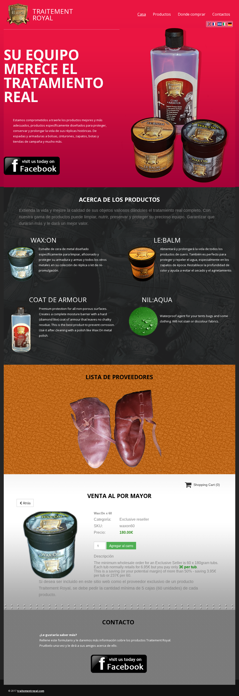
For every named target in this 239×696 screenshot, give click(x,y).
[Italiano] (224, 24)
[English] (209, 24)
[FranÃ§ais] (214, 24)
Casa (141, 14)
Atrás (26, 503)
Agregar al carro (121, 545)
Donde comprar (191, 14)
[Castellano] (219, 24)
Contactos (221, 14)
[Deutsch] (229, 24)
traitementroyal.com (30, 690)
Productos (162, 14)
